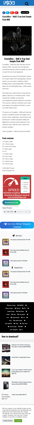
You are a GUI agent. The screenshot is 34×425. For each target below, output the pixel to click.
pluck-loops (15, 317)
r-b (24, 317)
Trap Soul (24, 323)
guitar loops (11, 311)
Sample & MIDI (25, 12)
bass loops (12, 305)
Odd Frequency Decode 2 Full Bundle (18, 261)
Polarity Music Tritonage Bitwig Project (21, 357)
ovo (8, 317)
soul (10, 320)
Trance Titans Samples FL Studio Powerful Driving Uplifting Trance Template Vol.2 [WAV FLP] (22, 371)
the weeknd (8, 323)
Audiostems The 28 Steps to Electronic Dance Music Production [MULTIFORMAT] (21, 346)
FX (25, 308)
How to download (9, 336)
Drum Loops (9, 308)
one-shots (22, 314)
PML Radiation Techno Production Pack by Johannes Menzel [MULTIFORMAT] (21, 383)
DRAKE (21, 305)
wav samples (14, 329)
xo (22, 329)
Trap (16, 323)
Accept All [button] (18, 420)
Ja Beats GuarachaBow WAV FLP (19, 394)
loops (8, 314)
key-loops (21, 311)
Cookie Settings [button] (7, 420)
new (14, 314)
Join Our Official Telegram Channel (19, 225)
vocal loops (13, 326)
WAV (21, 326)
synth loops (18, 320)
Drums (18, 308)
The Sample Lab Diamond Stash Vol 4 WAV (20, 240)
